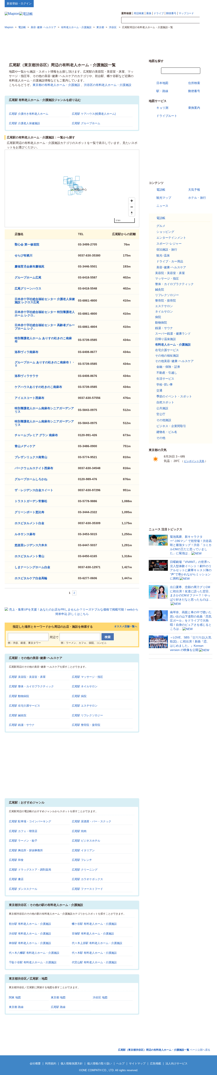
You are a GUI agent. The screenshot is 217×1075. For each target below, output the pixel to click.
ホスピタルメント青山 (29, 556)
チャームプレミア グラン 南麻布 (36, 435)
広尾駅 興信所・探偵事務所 (26, 850)
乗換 (148, 13)
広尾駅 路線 (58, 1007)
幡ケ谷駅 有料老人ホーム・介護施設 (94, 923)
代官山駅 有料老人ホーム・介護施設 (94, 962)
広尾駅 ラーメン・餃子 (23, 840)
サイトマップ (205, 3)
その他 (160, 438)
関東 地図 (15, 997)
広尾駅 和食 (16, 859)
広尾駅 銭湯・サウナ (22, 724)
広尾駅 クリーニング (84, 869)
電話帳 (160, 189)
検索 (206, 20)
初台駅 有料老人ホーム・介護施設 (30, 923)
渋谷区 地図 (100, 997)
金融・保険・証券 (168, 366)
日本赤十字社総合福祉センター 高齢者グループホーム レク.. (45, 326)
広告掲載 (155, 1063)
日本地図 (162, 83)
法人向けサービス (177, 1063)
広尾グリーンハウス (28, 288)
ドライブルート (166, 115)
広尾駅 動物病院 (19, 696)
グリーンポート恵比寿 (29, 512)
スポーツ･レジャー (169, 243)
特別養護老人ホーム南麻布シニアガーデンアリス (44, 423)
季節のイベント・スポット (174, 396)
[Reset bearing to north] (132, 213)
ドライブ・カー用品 (169, 261)
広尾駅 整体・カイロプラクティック (31, 686)
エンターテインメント (171, 237)
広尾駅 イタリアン (83, 850)
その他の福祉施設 (167, 355)
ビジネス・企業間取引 (171, 426)
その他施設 (163, 420)
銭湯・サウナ (164, 328)
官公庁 (160, 414)
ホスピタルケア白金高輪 (31, 578)
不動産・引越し (166, 372)
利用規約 (50, 1063)
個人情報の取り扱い (99, 1063)
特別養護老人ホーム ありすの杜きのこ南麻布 (43, 339)
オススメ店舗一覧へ (125, 626)
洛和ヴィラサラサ (26, 376)
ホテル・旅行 (197, 197)
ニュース (162, 205)
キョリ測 (162, 107)
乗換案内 (194, 107)
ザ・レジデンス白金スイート (34, 490)
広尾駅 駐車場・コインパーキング (30, 821)
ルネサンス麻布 (25, 534)
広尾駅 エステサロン (84, 705)
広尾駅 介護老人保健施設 (24, 123)
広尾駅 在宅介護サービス (24, 705)
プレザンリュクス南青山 (31, 457)
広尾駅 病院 (79, 696)
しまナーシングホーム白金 (32, 567)
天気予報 (194, 189)
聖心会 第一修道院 (27, 244)
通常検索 (126, 13)
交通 (159, 390)
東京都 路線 (16, 1007)
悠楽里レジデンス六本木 (31, 545)
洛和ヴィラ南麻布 (26, 352)
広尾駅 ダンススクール (23, 888)
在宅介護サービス (167, 350)
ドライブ (159, 13)
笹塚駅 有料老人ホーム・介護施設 (93, 933)
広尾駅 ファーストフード (87, 888)
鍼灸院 (159, 289)
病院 (158, 317)
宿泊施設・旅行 (166, 249)
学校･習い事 (164, 384)
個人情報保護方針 (72, 1063)
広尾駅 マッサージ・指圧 (87, 676)
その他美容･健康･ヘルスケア (174, 361)
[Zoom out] (132, 207)
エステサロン (164, 306)
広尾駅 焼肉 (79, 831)
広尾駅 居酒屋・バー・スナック (91, 821)
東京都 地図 (58, 997)
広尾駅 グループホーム (86, 123)
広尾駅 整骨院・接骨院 (86, 724)
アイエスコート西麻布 (29, 398)
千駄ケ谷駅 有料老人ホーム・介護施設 (33, 962)
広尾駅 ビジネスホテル (86, 840)
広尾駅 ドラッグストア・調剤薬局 (30, 869)
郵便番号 (171, 13)
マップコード (186, 13)
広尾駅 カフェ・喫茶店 (23, 831)
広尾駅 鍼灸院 (17, 715)
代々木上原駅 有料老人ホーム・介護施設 (97, 943)
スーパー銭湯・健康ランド (173, 333)
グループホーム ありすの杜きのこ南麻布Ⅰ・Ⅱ (45, 364)
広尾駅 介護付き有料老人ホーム (28, 113)
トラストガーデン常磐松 (31, 501)
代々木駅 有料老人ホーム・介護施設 (94, 952)
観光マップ (163, 197)
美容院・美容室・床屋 (170, 273)
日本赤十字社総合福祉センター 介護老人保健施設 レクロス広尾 (45, 300)
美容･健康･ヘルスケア (171, 267)
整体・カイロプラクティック (174, 284)
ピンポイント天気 (194, 461)
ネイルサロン (164, 311)
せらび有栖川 (23, 255)
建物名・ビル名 (166, 432)
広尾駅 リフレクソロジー (87, 715)
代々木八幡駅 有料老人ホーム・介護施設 (34, 952)
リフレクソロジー (167, 295)
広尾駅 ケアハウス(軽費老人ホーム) (94, 113)
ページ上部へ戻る (164, 1049)
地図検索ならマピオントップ (171, 3)
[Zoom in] (132, 201)
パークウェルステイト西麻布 (34, 468)
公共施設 (162, 408)
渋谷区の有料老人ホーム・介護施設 (107, 85)
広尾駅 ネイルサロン (84, 686)
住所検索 (194, 83)
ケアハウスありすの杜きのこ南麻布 (38, 387)
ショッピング (165, 231)
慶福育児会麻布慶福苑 (29, 266)
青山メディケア (25, 446)
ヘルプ (192, 3)
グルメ (160, 225)
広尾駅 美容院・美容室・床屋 (27, 676)
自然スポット (165, 402)
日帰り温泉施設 (165, 339)
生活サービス (165, 378)
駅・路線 (162, 91)
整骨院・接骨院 (165, 300)
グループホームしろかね (31, 479)
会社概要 (35, 1063)
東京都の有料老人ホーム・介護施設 (56, 85)
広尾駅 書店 (16, 879)
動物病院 (161, 322)
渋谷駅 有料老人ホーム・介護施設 (30, 933)
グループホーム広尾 (28, 277)
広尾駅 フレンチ (82, 859)
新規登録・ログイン (19, 3)
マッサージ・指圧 (167, 278)
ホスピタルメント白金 (29, 523)
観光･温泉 (163, 255)
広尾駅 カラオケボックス (87, 879)
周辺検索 (139, 13)
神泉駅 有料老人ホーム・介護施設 (30, 943)
